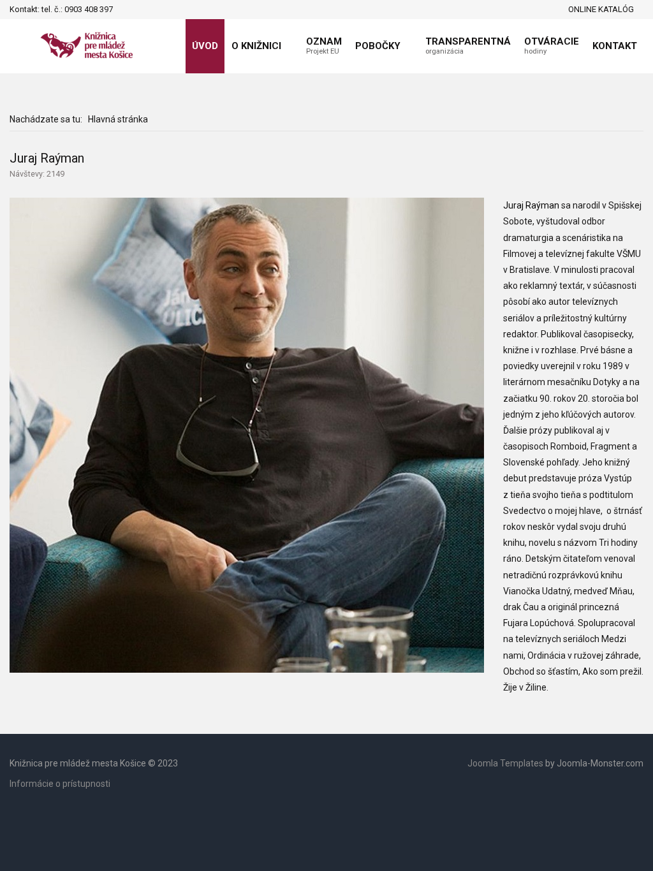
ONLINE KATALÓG (601, 9)
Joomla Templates (505, 763)
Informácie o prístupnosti (60, 784)
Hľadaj (126, 9)
